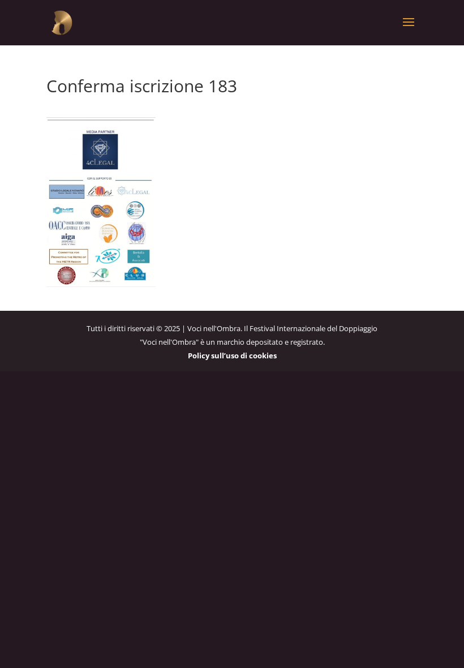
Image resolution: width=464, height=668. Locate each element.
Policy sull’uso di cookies (232, 355)
